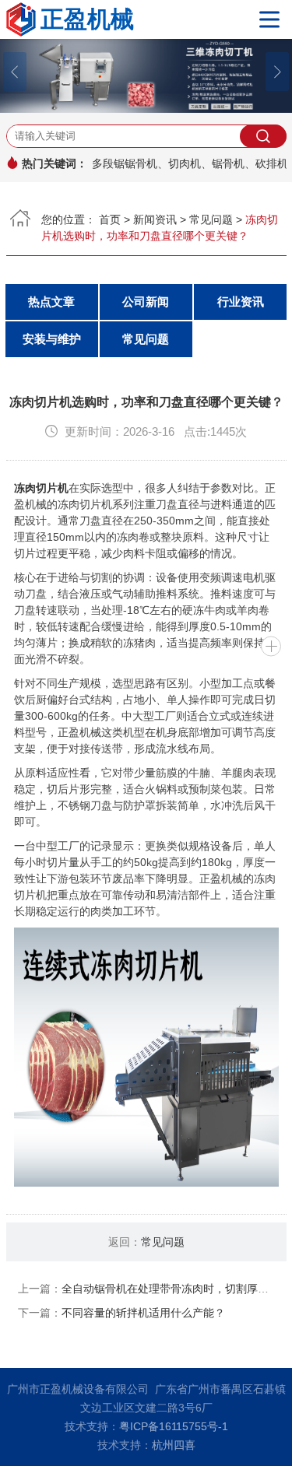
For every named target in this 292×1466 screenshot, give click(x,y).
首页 (110, 219)
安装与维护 (52, 339)
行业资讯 (240, 301)
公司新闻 (145, 301)
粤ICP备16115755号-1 (173, 1426)
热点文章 (51, 301)
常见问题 (211, 219)
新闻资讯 (155, 219)
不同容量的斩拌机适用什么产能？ (143, 1312)
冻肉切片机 (41, 488)
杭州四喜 (173, 1445)
